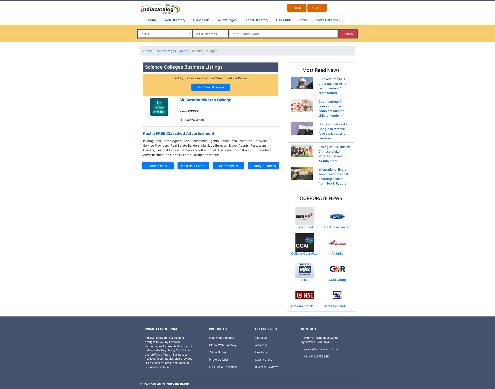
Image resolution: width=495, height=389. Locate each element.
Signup (317, 7)
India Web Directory (221, 337)
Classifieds (201, 20)
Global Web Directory (222, 345)
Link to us (261, 352)
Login (297, 7)
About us (261, 337)
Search (348, 34)
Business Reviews (266, 366)
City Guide (284, 20)
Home (152, 20)
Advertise (261, 345)
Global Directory (256, 20)
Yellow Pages (227, 20)
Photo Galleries (326, 20)
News (303, 20)
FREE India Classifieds (223, 366)
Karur (184, 51)
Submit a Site (263, 359)
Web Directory (174, 20)
